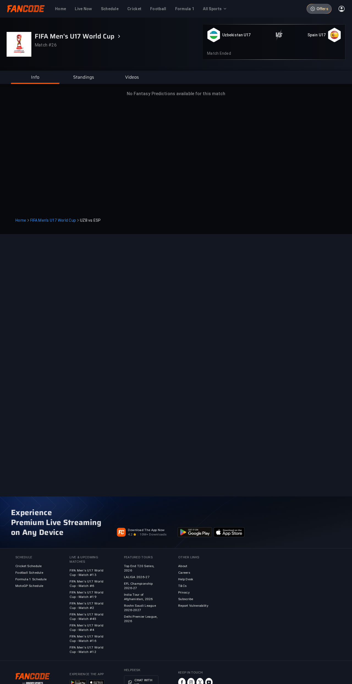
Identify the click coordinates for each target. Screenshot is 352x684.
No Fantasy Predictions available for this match (176, 93)
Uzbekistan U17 (236, 35)
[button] (35, 77)
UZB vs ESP (90, 220)
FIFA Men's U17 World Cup (53, 220)
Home (20, 220)
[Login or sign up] (342, 9)
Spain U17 (316, 35)
